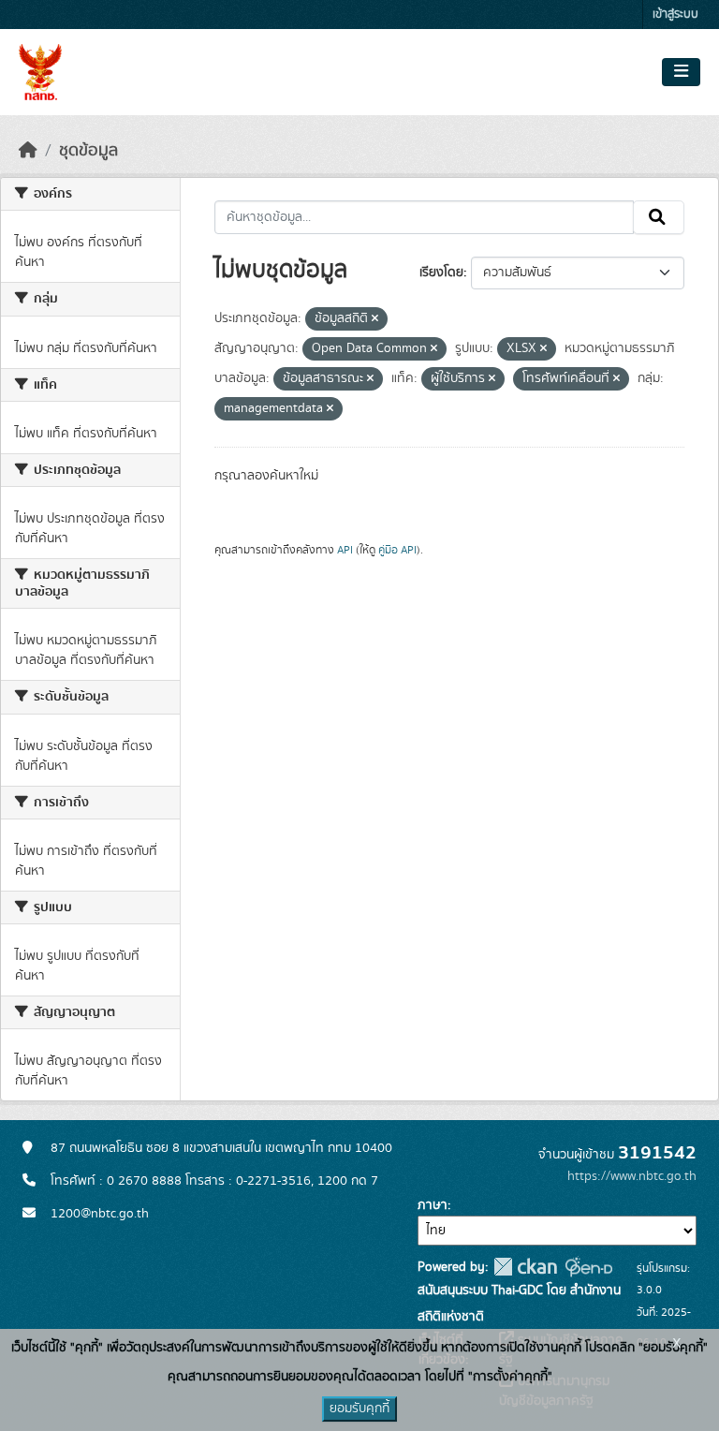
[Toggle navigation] (681, 72)
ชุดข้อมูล (88, 151)
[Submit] (658, 217)
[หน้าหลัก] (28, 151)
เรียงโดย (441, 272)
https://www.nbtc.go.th (632, 1176)
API (345, 549)
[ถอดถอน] (375, 319)
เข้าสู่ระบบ (675, 14)
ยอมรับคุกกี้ (359, 1408)
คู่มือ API (397, 549)
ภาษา (433, 1205)
